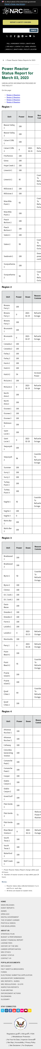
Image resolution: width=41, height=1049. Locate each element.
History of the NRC (9, 946)
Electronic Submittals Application (16, 975)
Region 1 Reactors (13, 95)
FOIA (32, 1034)
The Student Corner (10, 920)
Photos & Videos (8, 923)
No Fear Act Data (13, 1039)
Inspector (27, 1039)
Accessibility (19, 1042)
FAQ (8, 43)
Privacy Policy (30, 1042)
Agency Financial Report (12, 940)
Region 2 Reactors (13, 97)
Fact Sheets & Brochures (12, 969)
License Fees (6, 943)
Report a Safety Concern (20, 22)
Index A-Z (9, 49)
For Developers (8, 926)
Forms (4, 972)
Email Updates (30, 46)
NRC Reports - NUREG (10, 981)
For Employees (27, 1045)
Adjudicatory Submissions (12, 978)
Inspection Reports (10, 987)
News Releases (7, 905)
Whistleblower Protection (21, 1037)
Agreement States (18, 43)
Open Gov (5, 914)
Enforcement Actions (11, 993)
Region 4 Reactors (13, 102)
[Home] (18, 11)
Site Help (9, 46)
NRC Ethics (6, 952)
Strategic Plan (7, 934)
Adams (3, 911)
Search (33, 30)
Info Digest (6, 966)
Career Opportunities (11, 949)
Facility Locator (30, 49)
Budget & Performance (11, 937)
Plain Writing (7, 990)
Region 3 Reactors (13, 100)
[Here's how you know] (20, 3)
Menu (35, 11)
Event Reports (7, 908)
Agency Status (7, 955)
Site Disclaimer (15, 1045)
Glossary (5, 999)
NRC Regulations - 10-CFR (12, 984)
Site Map (10, 1042)
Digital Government (10, 917)
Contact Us (19, 46)
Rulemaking (6, 996)
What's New (30, 43)
